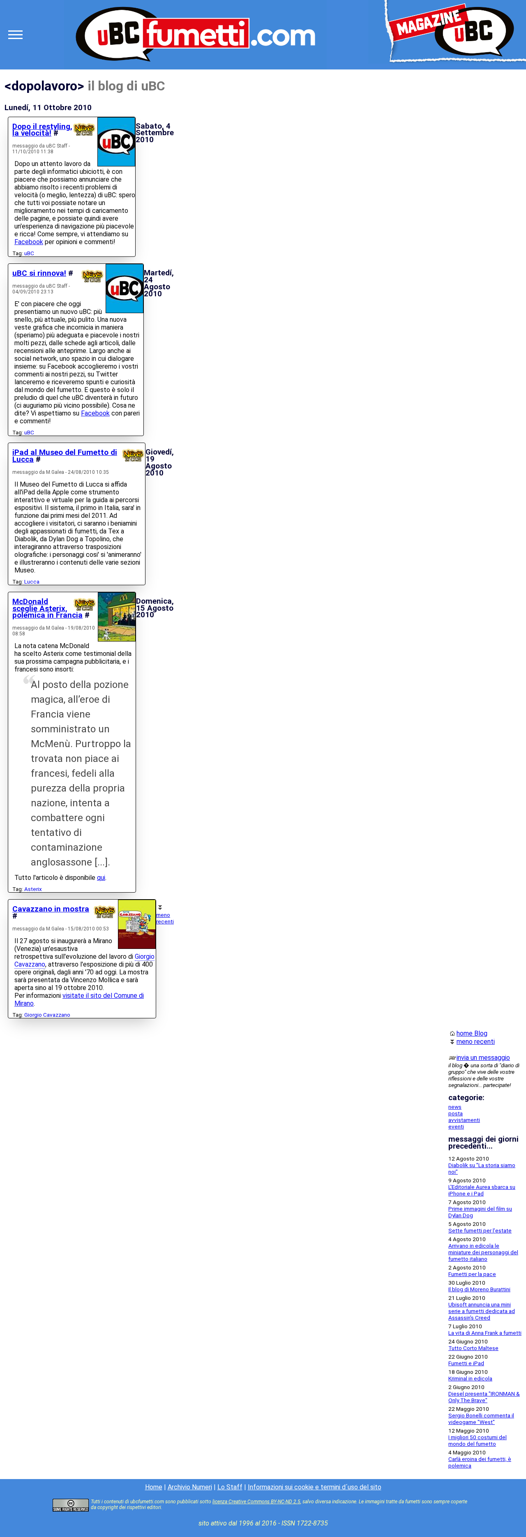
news (454, 1106)
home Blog (472, 1033)
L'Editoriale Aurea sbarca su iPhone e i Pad (481, 1190)
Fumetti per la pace (472, 1274)
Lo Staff (229, 1487)
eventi (456, 1126)
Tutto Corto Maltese (473, 1348)
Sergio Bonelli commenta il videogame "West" (481, 1418)
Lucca (31, 581)
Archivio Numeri (190, 1487)
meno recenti (165, 918)
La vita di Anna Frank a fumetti (484, 1332)
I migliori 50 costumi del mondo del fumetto (477, 1440)
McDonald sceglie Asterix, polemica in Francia (47, 608)
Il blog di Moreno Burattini (479, 1289)
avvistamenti (464, 1120)
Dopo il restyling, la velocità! (42, 130)
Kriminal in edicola (470, 1378)
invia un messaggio (483, 1058)
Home (153, 1487)
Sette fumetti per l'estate (480, 1230)
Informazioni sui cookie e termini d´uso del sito (314, 1487)
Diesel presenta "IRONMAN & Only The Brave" (484, 1396)
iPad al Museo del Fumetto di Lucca (64, 456)
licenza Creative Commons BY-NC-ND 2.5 (256, 1502)
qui (101, 878)
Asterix (33, 889)
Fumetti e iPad (466, 1363)
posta (455, 1113)
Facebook (28, 242)
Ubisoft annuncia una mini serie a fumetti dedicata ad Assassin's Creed (481, 1311)
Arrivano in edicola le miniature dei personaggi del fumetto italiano (483, 1252)
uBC (29, 253)
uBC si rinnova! (39, 273)
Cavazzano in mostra (50, 909)
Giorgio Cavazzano (47, 1014)
